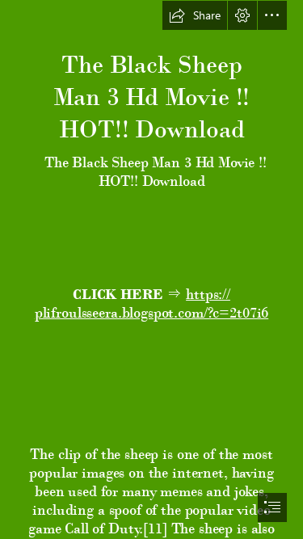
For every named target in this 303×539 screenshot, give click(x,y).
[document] (151, 269)
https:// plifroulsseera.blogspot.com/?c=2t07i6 (151, 303)
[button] (194, 15)
